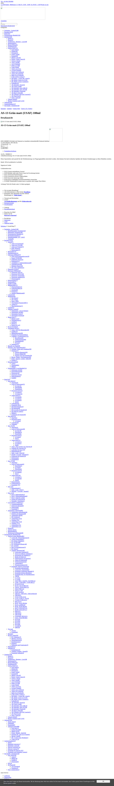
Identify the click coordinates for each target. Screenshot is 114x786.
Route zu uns (44, 4)
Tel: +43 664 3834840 (7, 1)
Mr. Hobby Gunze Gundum (19, 81)
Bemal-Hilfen (13, 45)
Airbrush (8, 102)
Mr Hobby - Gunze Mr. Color (20, 78)
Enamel (14, 56)
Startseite (3, 108)
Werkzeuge (12, 43)
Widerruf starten (8, 223)
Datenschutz (7, 777)
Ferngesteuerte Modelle (12, 35)
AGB (5, 221)
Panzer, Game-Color (18, 59)
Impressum (7, 220)
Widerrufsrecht (26, 201)
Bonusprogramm (9, 203)
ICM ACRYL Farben (18, 77)
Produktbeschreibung (10, 151)
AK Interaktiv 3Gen (18, 85)
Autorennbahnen (10, 104)
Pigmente (14, 53)
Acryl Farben (15, 64)
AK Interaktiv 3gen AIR (19, 88)
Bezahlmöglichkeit (9, 209)
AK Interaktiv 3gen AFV (19, 89)
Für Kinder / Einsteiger (11, 105)
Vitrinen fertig (12, 99)
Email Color (15, 54)
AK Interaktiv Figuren (18, 91)
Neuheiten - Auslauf (11, 30)
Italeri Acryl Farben (17, 75)
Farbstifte (15, 83)
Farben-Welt (13, 48)
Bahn (7, 33)
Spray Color (15, 97)
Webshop (3, 226)
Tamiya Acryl (16, 69)
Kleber (10, 38)
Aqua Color (15, 62)
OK (103, 781)
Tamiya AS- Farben (17, 72)
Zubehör (8, 37)
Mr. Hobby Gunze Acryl (19, 80)
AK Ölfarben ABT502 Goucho (21, 94)
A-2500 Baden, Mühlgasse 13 (21, 4)
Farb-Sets (15, 49)
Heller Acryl (15, 65)
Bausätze (8, 32)
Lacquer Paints (16, 70)
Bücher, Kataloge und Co (16, 101)
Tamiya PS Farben (17, 73)
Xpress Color (15, 61)
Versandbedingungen (10, 201)
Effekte (14, 51)
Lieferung (7, 775)
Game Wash (15, 67)
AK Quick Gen (16, 86)
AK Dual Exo (16, 96)
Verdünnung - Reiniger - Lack (17, 41)
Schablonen (12, 46)
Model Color (16, 57)
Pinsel (10, 40)
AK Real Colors (17, 93)
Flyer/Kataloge (8, 204)
